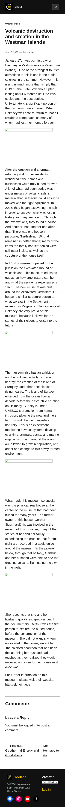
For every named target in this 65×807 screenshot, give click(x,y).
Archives (48, 777)
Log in (46, 789)
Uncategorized (12, 23)
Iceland (18, 7)
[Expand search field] (55, 7)
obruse (30, 52)
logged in (30, 725)
